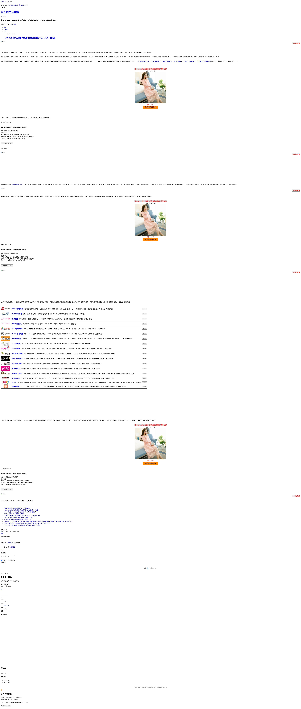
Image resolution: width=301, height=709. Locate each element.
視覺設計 (12, 547)
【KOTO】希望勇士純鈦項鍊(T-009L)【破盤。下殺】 (18, 517)
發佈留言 (3, 562)
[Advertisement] (150, 169)
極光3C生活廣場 (10, 12)
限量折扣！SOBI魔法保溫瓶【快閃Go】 (15, 514)
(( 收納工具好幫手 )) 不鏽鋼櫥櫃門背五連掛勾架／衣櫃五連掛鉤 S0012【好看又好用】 (27, 523)
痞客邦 (9, 542)
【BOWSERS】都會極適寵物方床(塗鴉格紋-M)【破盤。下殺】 (21, 510)
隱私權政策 (159, 687)
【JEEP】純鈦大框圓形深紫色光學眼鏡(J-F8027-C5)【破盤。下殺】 (22, 515)
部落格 (6, 29)
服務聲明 (165, 687)
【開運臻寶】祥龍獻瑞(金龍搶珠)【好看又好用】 (17, 508)
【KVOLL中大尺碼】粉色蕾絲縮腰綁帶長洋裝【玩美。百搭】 (30, 38)
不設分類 (13, 24)
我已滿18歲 (3, 705)
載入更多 (3, 552)
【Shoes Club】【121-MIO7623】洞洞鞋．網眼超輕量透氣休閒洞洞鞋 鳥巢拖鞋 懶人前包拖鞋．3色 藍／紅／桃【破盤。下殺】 (38, 521)
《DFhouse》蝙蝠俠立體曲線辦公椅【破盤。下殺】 (18, 519)
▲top (2, 549)
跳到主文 (3, 16)
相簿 (5, 27)
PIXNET (139, 687)
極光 (2, 533)
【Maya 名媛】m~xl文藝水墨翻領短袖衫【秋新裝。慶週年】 (20, 512)
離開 (9, 705)
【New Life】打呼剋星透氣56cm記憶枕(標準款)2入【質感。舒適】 (22, 525)
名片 (5, 31)
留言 (13, 542)
